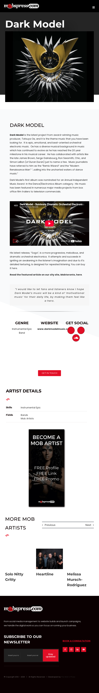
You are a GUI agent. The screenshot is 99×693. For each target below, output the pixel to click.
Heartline (49, 559)
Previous (50, 525)
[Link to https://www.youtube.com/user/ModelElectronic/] (81, 330)
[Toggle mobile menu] (93, 7)
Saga (35, 252)
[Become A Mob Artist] (46, 430)
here (14, 268)
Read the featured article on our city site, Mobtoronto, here (46, 274)
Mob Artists (27, 418)
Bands (24, 415)
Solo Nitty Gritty (18, 559)
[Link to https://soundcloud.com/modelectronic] (76, 337)
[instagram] (71, 649)
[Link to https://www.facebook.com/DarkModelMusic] (71, 330)
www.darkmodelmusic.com (54, 329)
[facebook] (65, 649)
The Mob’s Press (68, 677)
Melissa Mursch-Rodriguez (80, 559)
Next (88, 525)
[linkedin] (77, 649)
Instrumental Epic (31, 407)
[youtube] (83, 649)
